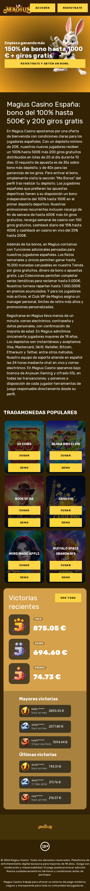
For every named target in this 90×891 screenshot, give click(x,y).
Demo (24, 467)
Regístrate (72, 7)
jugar (24, 455)
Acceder (42, 7)
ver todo (68, 597)
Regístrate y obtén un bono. (45, 63)
